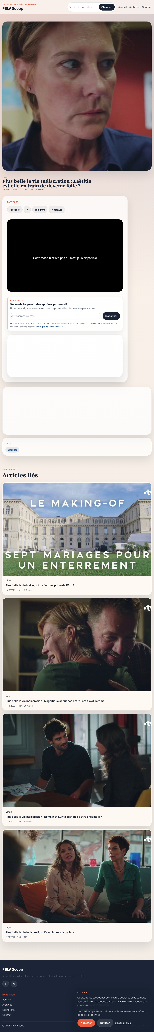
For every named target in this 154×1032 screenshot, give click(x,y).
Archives (134, 7)
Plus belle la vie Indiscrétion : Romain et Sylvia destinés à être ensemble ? (54, 816)
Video (5, 177)
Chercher (106, 7)
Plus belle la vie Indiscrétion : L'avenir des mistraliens (40, 932)
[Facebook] (5, 984)
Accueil (122, 7)
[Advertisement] (65, 356)
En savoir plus (123, 1022)
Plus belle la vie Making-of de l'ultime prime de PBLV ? (40, 585)
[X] (14, 984)
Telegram (40, 209)
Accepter (86, 1022)
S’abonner (111, 316)
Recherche (8, 1009)
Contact (147, 7)
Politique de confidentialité (49, 326)
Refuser (105, 1022)
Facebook (15, 209)
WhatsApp (56, 209)
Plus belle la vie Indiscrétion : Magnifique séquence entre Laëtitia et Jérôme (55, 701)
